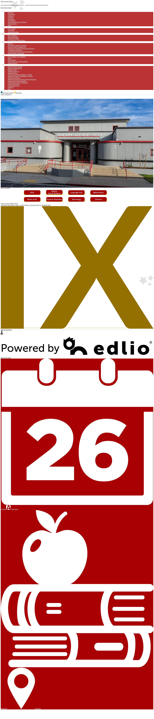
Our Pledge (11, 19)
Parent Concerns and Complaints (17, 81)
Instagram (2, 334)
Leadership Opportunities (15, 50)
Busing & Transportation (15, 68)
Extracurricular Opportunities (16, 53)
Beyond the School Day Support (17, 45)
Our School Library (13, 39)
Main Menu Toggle (6, 8)
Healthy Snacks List (13, 71)
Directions (38, 708)
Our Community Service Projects (17, 22)
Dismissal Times (12, 70)
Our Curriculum (12, 35)
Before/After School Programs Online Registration (22, 79)
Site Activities (12, 60)
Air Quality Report (8, 93)
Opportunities (12, 20)
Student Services (12, 63)
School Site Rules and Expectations (18, 61)
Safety (9, 58)
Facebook (2, 332)
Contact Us (11, 16)
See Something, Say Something (17, 57)
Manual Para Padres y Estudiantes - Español (20, 76)
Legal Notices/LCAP (14, 86)
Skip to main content (6, 1)
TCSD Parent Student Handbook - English (20, 74)
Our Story (10, 12)
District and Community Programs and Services (21, 48)
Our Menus (11, 30)
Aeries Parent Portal (13, 84)
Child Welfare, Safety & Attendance (18, 82)
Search (2, 96)
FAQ (9, 89)
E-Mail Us (11, 87)
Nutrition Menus (12, 73)
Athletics (10, 44)
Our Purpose (11, 14)
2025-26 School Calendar (15, 66)
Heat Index (19, 93)
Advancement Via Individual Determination (20, 52)
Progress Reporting (13, 32)
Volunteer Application (14, 78)
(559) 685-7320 (34, 205)
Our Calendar (12, 29)
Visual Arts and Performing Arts (17, 47)
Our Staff (10, 17)
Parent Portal (14, 509)
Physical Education (13, 37)
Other (9, 25)
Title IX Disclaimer (6, 330)
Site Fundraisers (12, 24)
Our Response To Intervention (16, 40)
